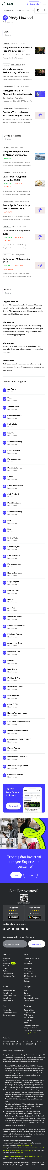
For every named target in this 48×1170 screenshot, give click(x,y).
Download (30, 875)
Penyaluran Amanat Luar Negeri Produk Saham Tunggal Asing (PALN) (23, 1149)
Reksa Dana (20, 1152)
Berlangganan (37, 944)
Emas (29, 1143)
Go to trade (34, 4)
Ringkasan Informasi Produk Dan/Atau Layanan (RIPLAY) (24, 1156)
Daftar (16, 875)
